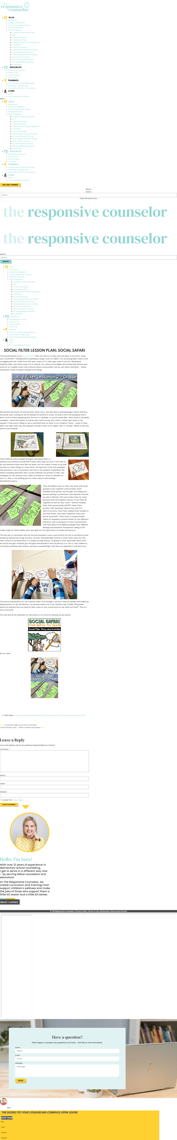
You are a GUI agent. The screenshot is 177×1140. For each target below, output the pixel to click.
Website (3, 792)
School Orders (14, 75)
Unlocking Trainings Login (18, 85)
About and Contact (119, 911)
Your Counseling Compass (18, 96)
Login (11, 90)
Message (18, 1063)
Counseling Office (19, 40)
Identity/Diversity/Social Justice (25, 50)
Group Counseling (19, 47)
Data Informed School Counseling (21, 88)
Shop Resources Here (16, 70)
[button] (88, 99)
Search (88, 192)
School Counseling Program (19, 25)
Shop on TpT (13, 72)
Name (3, 775)
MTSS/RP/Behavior (15, 27)
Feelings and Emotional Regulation (26, 42)
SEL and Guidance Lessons (22, 59)
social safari (28, 356)
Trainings (13, 80)
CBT (14, 35)
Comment (5, 749)
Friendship (16, 45)
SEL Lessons (12, 20)
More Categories (15, 30)
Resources (15, 67)
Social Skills (16, 64)
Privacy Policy (17, 800)
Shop (10, 94)
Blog (11, 17)
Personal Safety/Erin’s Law (22, 52)
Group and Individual (16, 23)
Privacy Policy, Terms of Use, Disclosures (92, 911)
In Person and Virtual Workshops (21, 83)
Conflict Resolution (19, 37)
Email (3, 783)
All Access (12, 77)
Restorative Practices (21, 57)
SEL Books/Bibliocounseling (23, 62)
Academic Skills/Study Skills (23, 32)
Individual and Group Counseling (41, 715)
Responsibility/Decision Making (24, 54)
